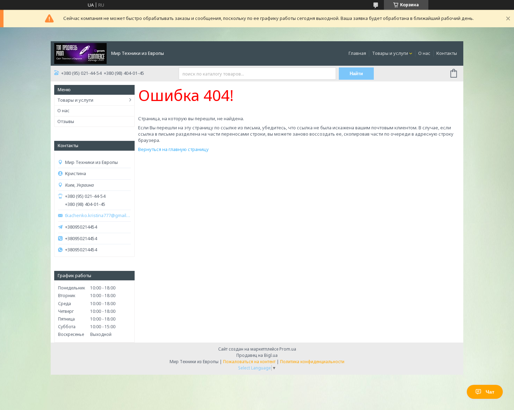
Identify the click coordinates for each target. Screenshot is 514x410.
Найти (356, 73)
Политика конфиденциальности (312, 362)
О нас (424, 53)
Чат (490, 392)
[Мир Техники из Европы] (80, 53)
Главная (357, 53)
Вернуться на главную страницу (173, 149)
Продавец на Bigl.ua (257, 355)
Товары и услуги (390, 53)
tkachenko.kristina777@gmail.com (98, 215)
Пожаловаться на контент (249, 362)
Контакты (446, 53)
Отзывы (65, 121)
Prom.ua (287, 349)
